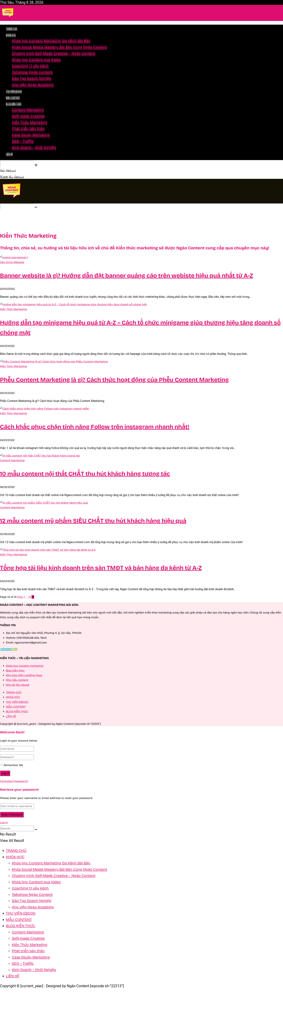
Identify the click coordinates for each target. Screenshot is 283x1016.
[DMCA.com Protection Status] (9, 650)
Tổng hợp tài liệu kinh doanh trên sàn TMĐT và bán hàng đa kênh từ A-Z (101, 567)
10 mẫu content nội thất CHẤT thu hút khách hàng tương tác (85, 473)
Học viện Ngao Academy (33, 84)
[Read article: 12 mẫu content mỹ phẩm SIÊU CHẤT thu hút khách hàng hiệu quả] (141, 502)
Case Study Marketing (31, 134)
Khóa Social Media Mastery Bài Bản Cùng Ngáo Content (59, 46)
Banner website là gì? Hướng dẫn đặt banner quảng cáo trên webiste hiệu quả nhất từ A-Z (126, 275)
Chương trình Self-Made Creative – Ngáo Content (53, 53)
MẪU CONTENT (13, 97)
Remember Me (13, 765)
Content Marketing (28, 109)
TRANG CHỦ (11, 28)
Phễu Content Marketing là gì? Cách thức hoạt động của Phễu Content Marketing (114, 379)
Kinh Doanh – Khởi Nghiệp (34, 147)
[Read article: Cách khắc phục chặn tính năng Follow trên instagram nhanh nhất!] (141, 408)
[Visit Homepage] (7, 19)
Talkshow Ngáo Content (32, 71)
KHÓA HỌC (11, 36)
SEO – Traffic (23, 140)
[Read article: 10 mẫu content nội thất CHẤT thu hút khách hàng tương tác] (141, 455)
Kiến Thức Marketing (29, 122)
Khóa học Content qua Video (36, 59)
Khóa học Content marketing (24, 665)
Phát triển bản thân (28, 128)
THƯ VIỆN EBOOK (14, 91)
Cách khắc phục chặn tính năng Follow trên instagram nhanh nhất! (94, 426)
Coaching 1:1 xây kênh (30, 65)
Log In (4, 822)
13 (29, 597)
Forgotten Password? (14, 781)
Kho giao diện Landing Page (24, 675)
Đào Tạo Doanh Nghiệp (31, 78)
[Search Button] (36, 164)
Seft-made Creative (28, 115)
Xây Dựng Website (12, 262)
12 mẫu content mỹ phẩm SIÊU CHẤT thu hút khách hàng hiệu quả (93, 520)
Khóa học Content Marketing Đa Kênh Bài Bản (51, 40)
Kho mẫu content (17, 680)
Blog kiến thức (15, 670)
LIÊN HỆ (9, 153)
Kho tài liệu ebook (17, 685)
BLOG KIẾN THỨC (14, 105)
